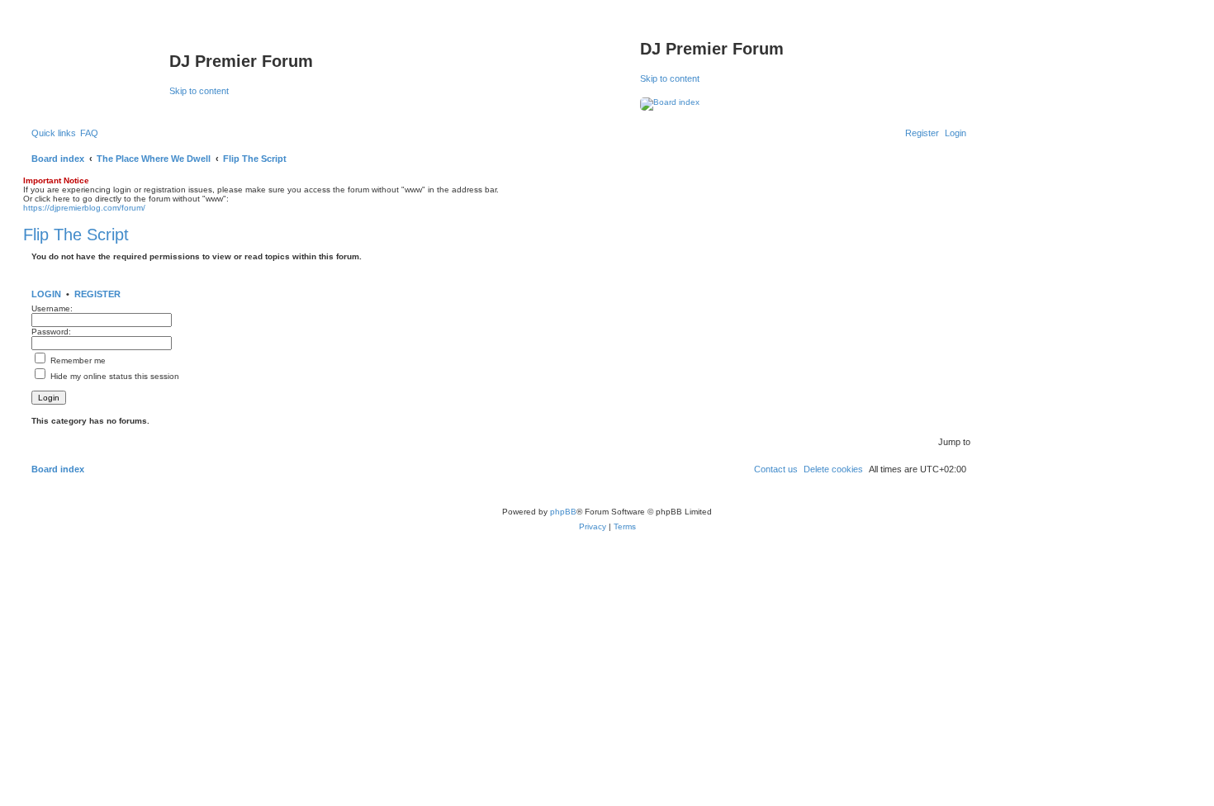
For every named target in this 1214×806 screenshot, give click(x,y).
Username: (52, 308)
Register (97, 294)
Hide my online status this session (113, 376)
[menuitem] (89, 133)
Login (46, 294)
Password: (51, 331)
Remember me (77, 360)
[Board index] (98, 66)
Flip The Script (76, 234)
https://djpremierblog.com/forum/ (84, 207)
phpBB (563, 511)
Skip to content (199, 91)
